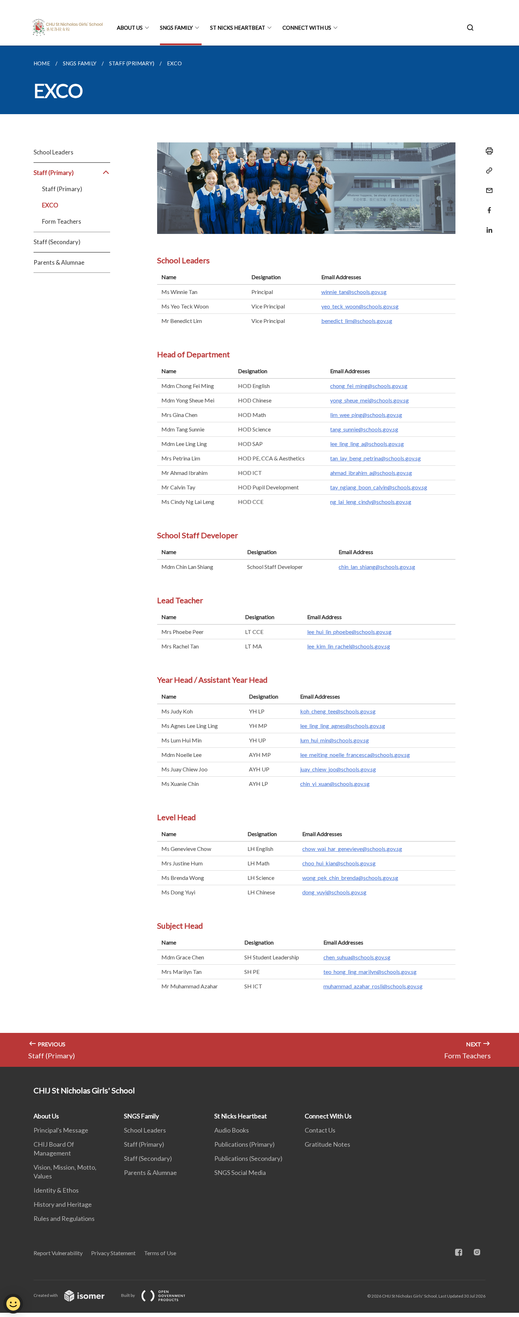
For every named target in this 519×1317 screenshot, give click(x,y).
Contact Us (320, 1130)
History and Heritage (63, 1204)
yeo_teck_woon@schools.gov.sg (360, 306)
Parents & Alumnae (59, 262)
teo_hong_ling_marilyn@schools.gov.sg (370, 971)
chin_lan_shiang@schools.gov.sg (377, 566)
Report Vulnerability (58, 1253)
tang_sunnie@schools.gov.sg (364, 429)
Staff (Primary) (62, 189)
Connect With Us (306, 27)
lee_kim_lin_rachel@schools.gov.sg (348, 646)
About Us (130, 27)
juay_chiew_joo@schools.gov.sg (338, 769)
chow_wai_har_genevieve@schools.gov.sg (352, 848)
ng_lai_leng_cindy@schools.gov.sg (370, 501)
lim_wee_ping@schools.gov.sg (366, 414)
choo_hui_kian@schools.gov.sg (339, 863)
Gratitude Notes (327, 1144)
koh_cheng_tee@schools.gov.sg (338, 711)
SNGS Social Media (240, 1172)
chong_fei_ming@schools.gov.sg (368, 385)
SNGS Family (176, 27)
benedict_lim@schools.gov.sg (356, 320)
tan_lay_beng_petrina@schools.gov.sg (375, 458)
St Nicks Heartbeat (237, 27)
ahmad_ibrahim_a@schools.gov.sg (371, 472)
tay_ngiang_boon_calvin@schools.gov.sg (378, 487)
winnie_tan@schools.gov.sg (354, 291)
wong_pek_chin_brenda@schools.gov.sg (350, 877)
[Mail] (487, 186)
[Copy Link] (487, 170)
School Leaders (53, 152)
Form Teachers (61, 221)
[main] (259, 556)
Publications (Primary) (244, 1144)
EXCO (50, 205)
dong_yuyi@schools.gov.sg (334, 892)
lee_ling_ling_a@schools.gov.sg (367, 443)
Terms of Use (160, 1253)
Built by (128, 1295)
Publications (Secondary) (248, 1158)
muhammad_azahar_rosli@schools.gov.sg (373, 986)
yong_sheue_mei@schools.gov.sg (369, 400)
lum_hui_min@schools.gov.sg (334, 740)
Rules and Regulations (64, 1218)
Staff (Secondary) (57, 242)
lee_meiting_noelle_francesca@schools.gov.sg (355, 754)
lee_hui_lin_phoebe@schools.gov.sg (349, 631)
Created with (46, 1295)
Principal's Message (61, 1130)
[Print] (487, 150)
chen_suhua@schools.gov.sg (356, 957)
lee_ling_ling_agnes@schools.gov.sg (342, 725)
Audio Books (231, 1130)
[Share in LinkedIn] (487, 225)
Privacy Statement (113, 1253)
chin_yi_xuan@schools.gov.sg (335, 783)
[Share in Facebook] (487, 205)
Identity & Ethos (56, 1190)
